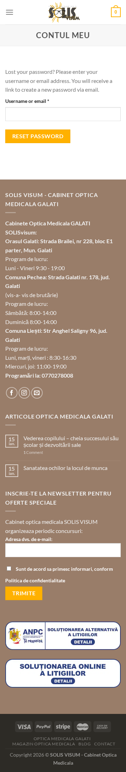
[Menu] (9, 12)
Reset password (38, 136)
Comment (33, 452)
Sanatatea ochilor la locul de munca (65, 467)
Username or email (37, 101)
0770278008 (57, 375)
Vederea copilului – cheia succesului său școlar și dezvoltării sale (71, 441)
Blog (84, 743)
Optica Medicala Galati (62, 738)
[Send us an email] (37, 393)
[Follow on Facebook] (12, 393)
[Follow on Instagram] (24, 393)
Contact (104, 743)
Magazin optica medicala (43, 743)
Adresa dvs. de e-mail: (28, 539)
